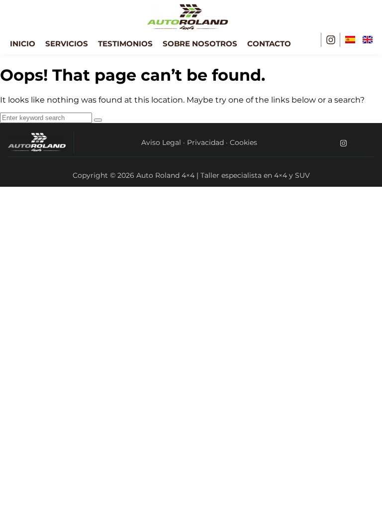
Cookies (243, 142)
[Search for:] (47, 117)
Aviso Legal (161, 142)
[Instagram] (331, 40)
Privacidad (205, 142)
